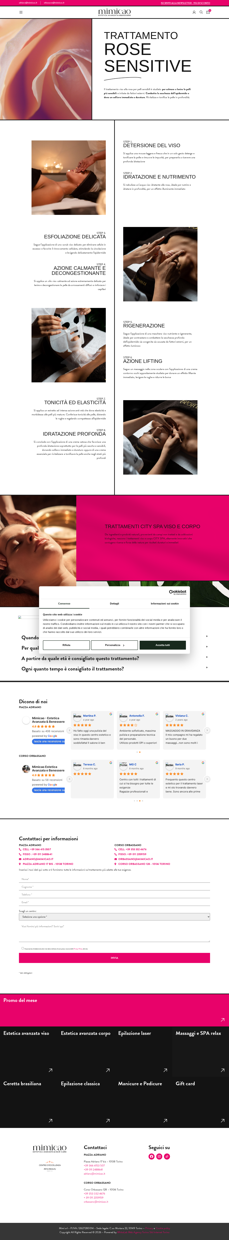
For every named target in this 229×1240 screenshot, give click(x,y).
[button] (21, 12)
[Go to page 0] (137, 752)
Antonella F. (137, 715)
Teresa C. (89, 764)
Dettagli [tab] (114, 603)
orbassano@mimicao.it (96, 1202)
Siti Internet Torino (159, 1232)
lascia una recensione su (49, 741)
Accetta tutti (163, 645)
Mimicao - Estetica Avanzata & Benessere (48, 719)
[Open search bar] (201, 12)
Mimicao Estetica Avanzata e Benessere (48, 768)
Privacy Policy (78, 949)
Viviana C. (181, 715)
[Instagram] (159, 1156)
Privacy (149, 1228)
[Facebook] (152, 1156)
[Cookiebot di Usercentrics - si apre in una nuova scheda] (171, 592)
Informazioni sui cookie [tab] (165, 603)
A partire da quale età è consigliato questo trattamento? (80, 658)
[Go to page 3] (142, 801)
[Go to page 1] (139, 752)
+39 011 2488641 (93, 1170)
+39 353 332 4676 (94, 1194)
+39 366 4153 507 (94, 1166)
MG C (132, 764)
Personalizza (112, 645)
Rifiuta (66, 645)
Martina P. (89, 715)
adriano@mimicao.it (94, 1174)
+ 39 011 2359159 (94, 1198)
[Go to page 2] (139, 800)
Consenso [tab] (64, 603)
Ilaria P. (180, 764)
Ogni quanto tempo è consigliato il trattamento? (72, 669)
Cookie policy (163, 1228)
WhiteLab (122, 1232)
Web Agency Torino (138, 1232)
